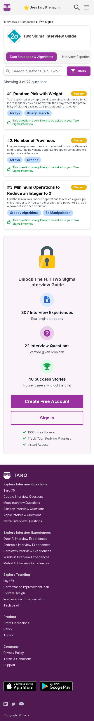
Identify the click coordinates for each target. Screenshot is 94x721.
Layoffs (8, 581)
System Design (14, 593)
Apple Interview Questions (22, 515)
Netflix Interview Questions (22, 521)
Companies (27, 21)
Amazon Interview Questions (23, 509)
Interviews (10, 21)
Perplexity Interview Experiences (27, 551)
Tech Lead (11, 605)
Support (9, 665)
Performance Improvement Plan (26, 587)
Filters (81, 71)
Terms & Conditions (17, 659)
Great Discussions (16, 623)
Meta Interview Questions (21, 503)
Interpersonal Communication (24, 599)
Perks (7, 629)
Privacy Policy (13, 653)
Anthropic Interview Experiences (26, 545)
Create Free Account (47, 401)
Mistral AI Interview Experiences (26, 563)
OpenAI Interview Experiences (25, 538)
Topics (8, 635)
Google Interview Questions (23, 496)
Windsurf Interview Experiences (26, 557)
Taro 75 (9, 490)
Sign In (47, 417)
